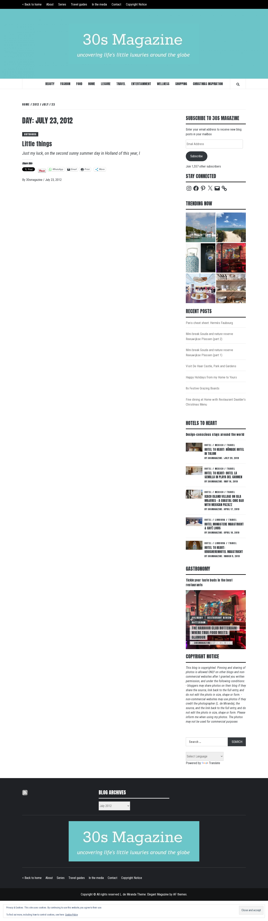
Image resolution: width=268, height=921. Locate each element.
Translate (214, 763)
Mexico (219, 445)
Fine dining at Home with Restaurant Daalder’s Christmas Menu (216, 402)
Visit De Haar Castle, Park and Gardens (211, 366)
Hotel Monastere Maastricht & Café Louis (224, 526)
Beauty (49, 83)
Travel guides (79, 4)
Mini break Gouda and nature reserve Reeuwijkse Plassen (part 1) (209, 352)
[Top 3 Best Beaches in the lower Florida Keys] (231, 227)
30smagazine (34, 180)
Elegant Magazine (158, 894)
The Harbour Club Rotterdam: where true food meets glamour (215, 632)
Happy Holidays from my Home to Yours (211, 377)
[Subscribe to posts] (25, 792)
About (50, 4)
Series (62, 4)
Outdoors (30, 134)
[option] (216, 619)
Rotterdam (199, 622)
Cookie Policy (71, 914)
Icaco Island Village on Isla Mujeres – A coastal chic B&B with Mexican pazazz (224, 500)
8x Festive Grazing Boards (202, 388)
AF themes (180, 894)
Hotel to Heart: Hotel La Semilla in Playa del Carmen (223, 475)
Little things (37, 143)
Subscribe (196, 156)
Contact (116, 4)
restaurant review (219, 617)
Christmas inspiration (208, 83)
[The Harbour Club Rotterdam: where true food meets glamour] (231, 258)
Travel (120, 83)
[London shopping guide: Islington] (231, 288)
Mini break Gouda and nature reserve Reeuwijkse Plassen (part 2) (209, 336)
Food (79, 83)
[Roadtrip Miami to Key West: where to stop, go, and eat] (200, 227)
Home (91, 83)
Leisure (105, 83)
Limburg (220, 520)
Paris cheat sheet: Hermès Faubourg (209, 323)
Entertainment (141, 83)
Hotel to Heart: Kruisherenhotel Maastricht (223, 549)
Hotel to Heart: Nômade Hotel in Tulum (224, 451)
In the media (99, 4)
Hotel (208, 445)
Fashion (65, 83)
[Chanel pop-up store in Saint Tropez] (200, 288)
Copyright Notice (136, 4)
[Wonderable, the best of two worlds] (200, 258)
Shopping (181, 83)
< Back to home (32, 4)
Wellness (163, 83)
